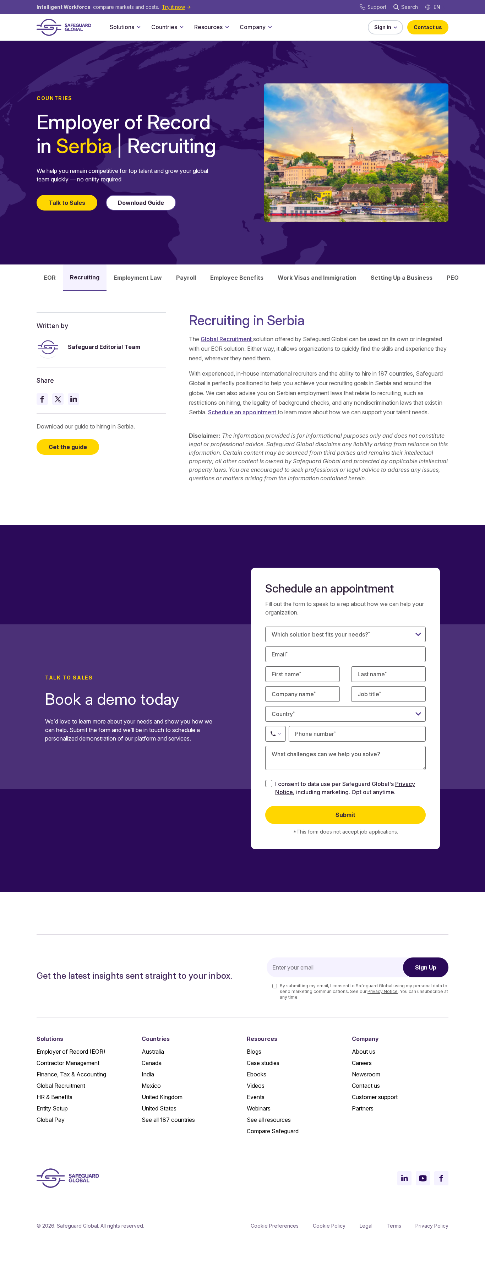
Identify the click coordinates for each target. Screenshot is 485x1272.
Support (376, 7)
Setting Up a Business (401, 277)
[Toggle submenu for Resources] (227, 27)
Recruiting (84, 277)
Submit (345, 814)
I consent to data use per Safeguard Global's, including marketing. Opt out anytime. (345, 787)
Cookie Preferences (275, 1226)
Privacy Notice (382, 991)
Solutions (122, 27)
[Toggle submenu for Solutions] (138, 27)
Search (409, 7)
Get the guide (68, 447)
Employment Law (138, 277)
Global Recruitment (227, 339)
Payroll (186, 277)
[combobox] (345, 714)
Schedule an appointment (243, 412)
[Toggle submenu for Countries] (181, 27)
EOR (50, 277)
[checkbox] (268, 783)
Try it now (173, 7)
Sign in (382, 27)
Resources (208, 27)
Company (253, 27)
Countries (164, 27)
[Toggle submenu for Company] (270, 27)
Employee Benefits (236, 277)
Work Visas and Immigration (317, 277)
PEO (453, 277)
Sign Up (425, 967)
